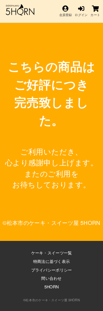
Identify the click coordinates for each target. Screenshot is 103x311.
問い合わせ (51, 278)
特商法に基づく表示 (51, 261)
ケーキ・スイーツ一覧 (51, 252)
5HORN (51, 287)
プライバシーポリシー (51, 270)
